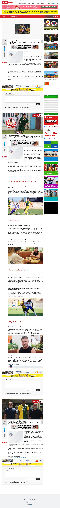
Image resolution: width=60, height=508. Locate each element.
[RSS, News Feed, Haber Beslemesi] (31, 502)
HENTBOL (47, 149)
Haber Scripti (29, 504)
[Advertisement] (16, 489)
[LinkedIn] (4, 50)
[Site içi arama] (57, 16)
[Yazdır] (4, 54)
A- (42, 42)
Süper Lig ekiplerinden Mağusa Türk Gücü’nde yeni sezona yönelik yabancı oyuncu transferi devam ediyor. (23, 423)
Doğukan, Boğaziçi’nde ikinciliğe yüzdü (13, 16)
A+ (42, 135)
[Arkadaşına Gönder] (4, 52)
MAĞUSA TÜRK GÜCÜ (15, 457)
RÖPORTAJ (47, 189)
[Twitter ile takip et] (29, 502)
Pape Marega (24, 457)
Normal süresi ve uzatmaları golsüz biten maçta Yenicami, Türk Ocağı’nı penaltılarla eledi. (24, 43)
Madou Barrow (21, 457)
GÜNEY (46, 176)
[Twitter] (4, 49)
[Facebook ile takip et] (27, 502)
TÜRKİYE (46, 163)
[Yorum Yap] (4, 56)
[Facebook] (4, 47)
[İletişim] (55, 16)
